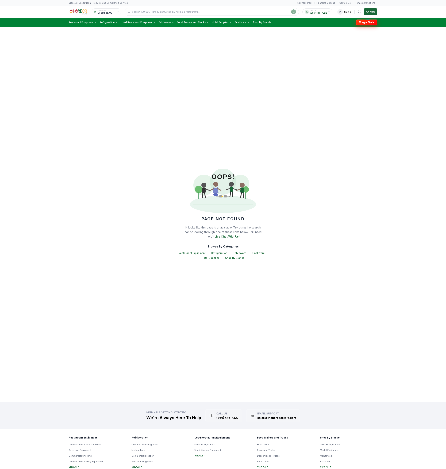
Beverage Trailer (266, 450)
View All (73, 467)
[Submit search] (293, 11)
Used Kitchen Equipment (207, 450)
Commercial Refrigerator (145, 444)
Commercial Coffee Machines (85, 444)
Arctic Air (325, 461)
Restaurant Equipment (81, 22)
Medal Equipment (329, 450)
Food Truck (263, 444)
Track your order (303, 3)
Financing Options (326, 3)
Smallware (240, 22)
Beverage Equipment (80, 450)
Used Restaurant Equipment (136, 22)
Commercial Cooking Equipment (86, 461)
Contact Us (345, 3)
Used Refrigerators (204, 444)
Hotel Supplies (220, 22)
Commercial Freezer (143, 455)
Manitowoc (326, 455)
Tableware (165, 22)
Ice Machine (138, 450)
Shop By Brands (261, 22)
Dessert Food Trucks (268, 455)
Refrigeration (107, 22)
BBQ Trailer (263, 461)
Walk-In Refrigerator (142, 461)
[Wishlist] (359, 11)
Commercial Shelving (80, 455)
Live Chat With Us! (227, 236)
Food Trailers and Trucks (191, 22)
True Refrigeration (330, 444)
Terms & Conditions (365, 3)
